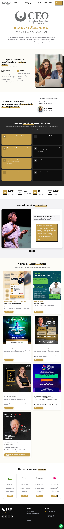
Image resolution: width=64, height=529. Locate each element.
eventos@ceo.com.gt (52, 519)
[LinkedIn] (9, 516)
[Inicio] (6, 3)
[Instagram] (6, 516)
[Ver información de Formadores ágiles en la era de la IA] (17, 330)
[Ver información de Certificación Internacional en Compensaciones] (17, 285)
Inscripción (45, 2)
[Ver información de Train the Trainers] (47, 285)
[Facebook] (3, 516)
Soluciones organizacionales (28, 3)
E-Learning (58, 3)
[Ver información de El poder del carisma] (17, 378)
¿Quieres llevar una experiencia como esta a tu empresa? (15, 455)
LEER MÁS (10, 495)
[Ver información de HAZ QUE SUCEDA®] (17, 426)
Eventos (39, 2)
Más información (9, 311)
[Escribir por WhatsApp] (61, 526)
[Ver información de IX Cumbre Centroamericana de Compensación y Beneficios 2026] (47, 378)
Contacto (51, 2)
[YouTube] (12, 516)
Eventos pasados (30, 518)
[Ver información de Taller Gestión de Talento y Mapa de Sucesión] (47, 330)
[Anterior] (30, 251)
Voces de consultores (15, 3)
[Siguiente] (33, 251)
